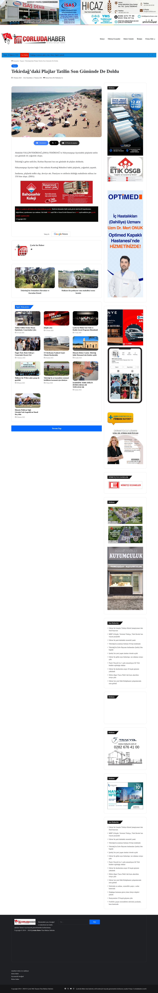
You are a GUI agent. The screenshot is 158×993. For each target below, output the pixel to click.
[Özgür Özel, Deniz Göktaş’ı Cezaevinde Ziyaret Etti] (27, 343)
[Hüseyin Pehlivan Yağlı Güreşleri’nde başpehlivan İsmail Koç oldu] (27, 400)
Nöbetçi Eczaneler (114, 39)
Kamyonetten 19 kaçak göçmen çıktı (41, 55)
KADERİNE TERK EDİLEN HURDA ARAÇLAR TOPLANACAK (83, 385)
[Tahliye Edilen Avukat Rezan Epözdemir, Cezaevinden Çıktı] (27, 318)
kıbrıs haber (15, 973)
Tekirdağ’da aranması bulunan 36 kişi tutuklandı (125, 644)
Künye (102, 39)
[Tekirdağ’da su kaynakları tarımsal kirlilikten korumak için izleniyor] (56, 368)
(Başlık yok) (48, 328)
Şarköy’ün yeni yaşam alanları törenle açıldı (123, 653)
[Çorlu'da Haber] (33, 39)
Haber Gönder (129, 39)
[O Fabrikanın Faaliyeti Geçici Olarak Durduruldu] (56, 343)
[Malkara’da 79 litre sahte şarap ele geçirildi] (27, 368)
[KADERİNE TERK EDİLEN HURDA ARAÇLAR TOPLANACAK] (85, 370)
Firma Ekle (149, 39)
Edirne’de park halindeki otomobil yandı (122, 640)
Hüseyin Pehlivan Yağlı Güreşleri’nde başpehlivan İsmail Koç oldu (26, 412)
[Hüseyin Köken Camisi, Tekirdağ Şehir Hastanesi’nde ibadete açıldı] (85, 343)
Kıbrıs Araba (15, 979)
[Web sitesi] (31, 249)
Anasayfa (16, 61)
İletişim (139, 39)
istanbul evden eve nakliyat (20, 971)
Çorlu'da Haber (37, 245)
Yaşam (22, 61)
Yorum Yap (56, 428)
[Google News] (61, 234)
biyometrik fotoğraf (17, 976)
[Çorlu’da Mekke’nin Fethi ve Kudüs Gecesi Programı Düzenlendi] (85, 318)
